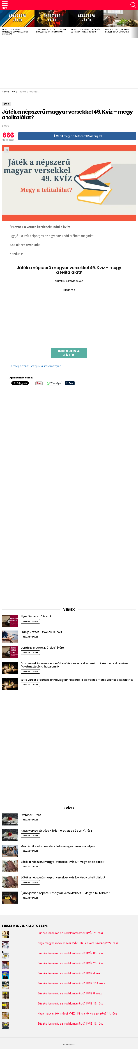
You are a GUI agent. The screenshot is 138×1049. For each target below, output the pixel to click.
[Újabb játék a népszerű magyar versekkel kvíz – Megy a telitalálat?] (10, 898)
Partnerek (69, 1044)
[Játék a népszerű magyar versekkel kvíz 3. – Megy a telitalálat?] (10, 866)
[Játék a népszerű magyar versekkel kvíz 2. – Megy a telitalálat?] (10, 882)
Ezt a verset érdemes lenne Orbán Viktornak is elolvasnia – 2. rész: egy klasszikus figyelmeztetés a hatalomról (74, 664)
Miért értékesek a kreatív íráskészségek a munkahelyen (58, 846)
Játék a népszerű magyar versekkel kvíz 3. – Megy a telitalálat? (63, 862)
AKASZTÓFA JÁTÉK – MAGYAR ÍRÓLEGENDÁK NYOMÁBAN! (51, 30)
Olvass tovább (30, 621)
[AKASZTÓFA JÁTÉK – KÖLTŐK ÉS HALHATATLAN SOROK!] (86, 18)
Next (136, 24)
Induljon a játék (69, 352)
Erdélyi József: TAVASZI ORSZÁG (41, 632)
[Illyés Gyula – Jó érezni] (10, 621)
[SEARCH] (133, 5)
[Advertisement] (69, 63)
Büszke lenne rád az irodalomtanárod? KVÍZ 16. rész (71, 1023)
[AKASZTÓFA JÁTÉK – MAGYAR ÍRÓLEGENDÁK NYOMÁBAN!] (51, 18)
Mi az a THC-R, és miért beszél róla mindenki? (117, 30)
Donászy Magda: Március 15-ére (42, 648)
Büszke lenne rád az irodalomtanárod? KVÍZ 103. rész (71, 983)
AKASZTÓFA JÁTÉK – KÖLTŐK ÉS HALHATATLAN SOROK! (85, 30)
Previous (2, 24)
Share (6, 150)
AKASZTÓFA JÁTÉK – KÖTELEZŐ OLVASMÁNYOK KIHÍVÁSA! (15, 31)
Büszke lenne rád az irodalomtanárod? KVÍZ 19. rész (71, 1003)
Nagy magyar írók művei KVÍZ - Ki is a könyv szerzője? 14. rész (77, 1013)
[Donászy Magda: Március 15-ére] (10, 652)
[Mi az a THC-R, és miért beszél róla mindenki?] (121, 18)
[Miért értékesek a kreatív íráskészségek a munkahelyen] (10, 851)
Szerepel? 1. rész (31, 815)
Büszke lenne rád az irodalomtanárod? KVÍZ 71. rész (71, 933)
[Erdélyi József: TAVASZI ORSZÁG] (10, 637)
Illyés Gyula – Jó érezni (36, 616)
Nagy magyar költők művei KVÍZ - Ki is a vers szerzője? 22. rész (78, 943)
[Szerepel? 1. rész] (10, 819)
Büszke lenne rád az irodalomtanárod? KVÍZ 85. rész (71, 953)
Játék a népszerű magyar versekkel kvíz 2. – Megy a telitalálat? (63, 877)
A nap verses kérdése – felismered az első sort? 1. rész (56, 830)
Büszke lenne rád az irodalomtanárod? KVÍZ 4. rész (70, 973)
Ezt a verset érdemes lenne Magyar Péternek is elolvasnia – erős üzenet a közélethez (77, 680)
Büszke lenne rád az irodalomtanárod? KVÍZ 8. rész (70, 993)
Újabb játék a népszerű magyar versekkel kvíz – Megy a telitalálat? (65, 893)
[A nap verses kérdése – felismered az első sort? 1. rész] (10, 835)
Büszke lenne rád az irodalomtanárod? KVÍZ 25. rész (71, 963)
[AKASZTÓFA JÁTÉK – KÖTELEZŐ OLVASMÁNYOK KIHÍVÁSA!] (17, 18)
